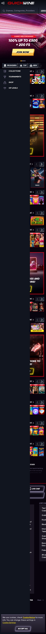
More (39, 600)
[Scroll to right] (41, 65)
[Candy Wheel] (42, 240)
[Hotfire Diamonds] (42, 410)
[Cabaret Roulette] (41, 306)
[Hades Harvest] (41, 199)
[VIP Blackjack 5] (36, 389)
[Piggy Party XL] (41, 430)
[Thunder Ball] (43, 79)
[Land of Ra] (32, 240)
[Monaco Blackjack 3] (42, 389)
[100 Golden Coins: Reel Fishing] (35, 451)
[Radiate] (36, 430)
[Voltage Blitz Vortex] (36, 410)
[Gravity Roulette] (37, 240)
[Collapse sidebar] (3, 3)
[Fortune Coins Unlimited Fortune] (36, 199)
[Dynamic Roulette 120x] (35, 306)
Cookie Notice (29, 617)
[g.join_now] (23, 36)
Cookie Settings (9, 623)
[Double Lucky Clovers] (37, 220)
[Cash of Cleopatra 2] (42, 103)
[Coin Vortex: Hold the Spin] (36, 103)
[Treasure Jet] (41, 451)
